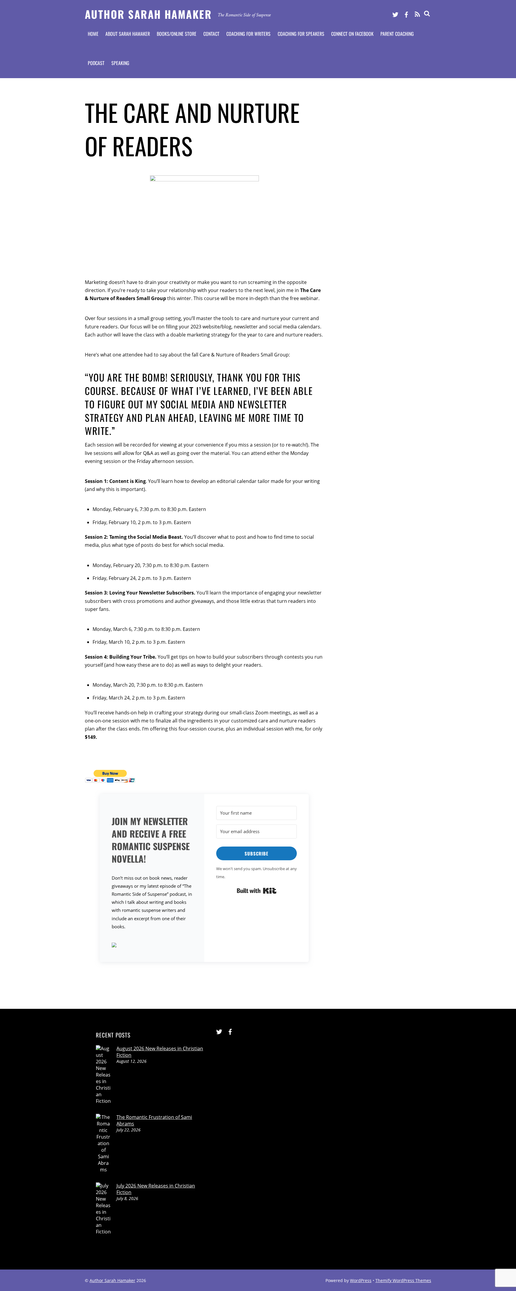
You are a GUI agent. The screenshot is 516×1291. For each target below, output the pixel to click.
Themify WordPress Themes (403, 1280)
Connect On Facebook (352, 33)
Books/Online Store (176, 33)
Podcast (96, 63)
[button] (152, 946)
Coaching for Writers (248, 33)
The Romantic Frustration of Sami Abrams (154, 1120)
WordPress (360, 1280)
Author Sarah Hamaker (112, 1280)
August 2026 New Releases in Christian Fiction (159, 1051)
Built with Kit (257, 890)
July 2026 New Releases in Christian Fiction (155, 1189)
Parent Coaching (397, 33)
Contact (211, 33)
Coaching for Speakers (301, 33)
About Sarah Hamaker (127, 33)
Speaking (120, 63)
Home (93, 33)
